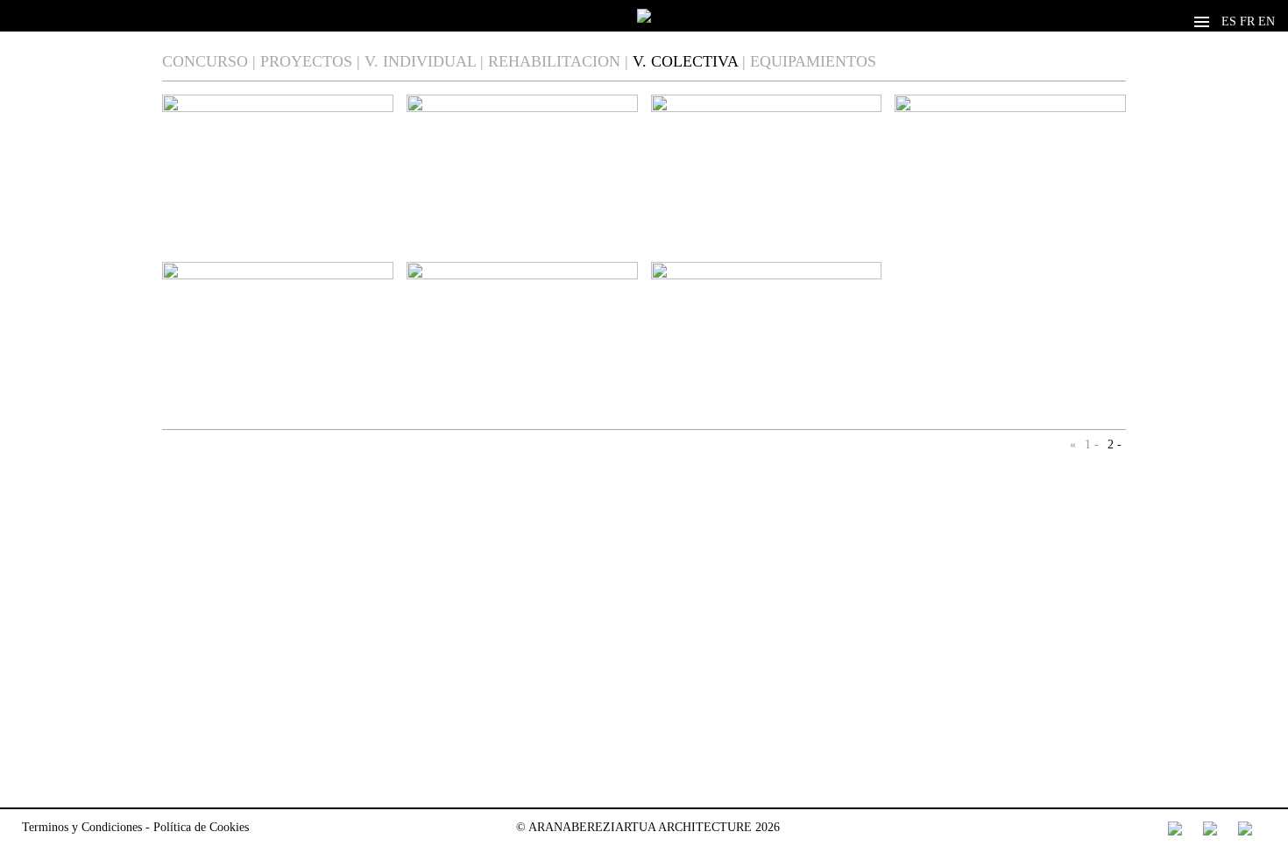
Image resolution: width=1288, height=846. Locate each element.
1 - (1092, 444)
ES (1228, 21)
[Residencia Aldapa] (766, 348)
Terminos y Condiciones (82, 827)
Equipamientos (813, 61)
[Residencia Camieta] (1010, 181)
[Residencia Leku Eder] (277, 181)
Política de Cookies (201, 827)
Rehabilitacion (554, 61)
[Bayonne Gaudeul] (522, 348)
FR (1247, 21)
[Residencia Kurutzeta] (766, 181)
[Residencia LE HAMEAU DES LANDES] (522, 159)
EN (1266, 21)
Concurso (205, 61)
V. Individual (420, 61)
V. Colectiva (685, 61)
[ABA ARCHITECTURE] (644, 16)
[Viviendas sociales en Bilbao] (277, 348)
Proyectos (306, 61)
